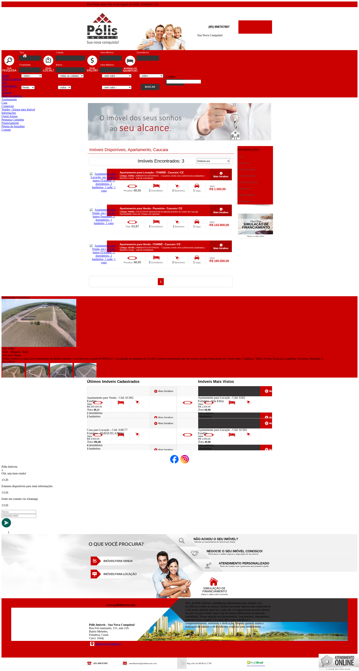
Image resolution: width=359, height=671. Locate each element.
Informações (8, 112)
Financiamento (10, 123)
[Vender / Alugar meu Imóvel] (234, 555)
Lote (4, 82)
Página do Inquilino (13, 126)
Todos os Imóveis (11, 79)
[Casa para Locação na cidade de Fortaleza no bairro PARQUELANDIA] (100, 427)
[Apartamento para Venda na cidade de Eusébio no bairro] (100, 395)
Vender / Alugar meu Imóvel (18, 109)
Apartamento (9, 86)
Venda (5, 75)
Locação (6, 92)
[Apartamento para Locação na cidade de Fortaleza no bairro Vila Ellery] (211, 395)
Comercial (7, 106)
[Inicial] (103, 43)
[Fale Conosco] (221, 542)
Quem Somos (9, 116)
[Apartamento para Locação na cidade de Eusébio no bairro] (211, 427)
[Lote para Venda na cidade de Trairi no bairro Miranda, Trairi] (38, 345)
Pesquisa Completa (12, 119)
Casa (4, 89)
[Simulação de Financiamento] (255, 237)
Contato (6, 129)
